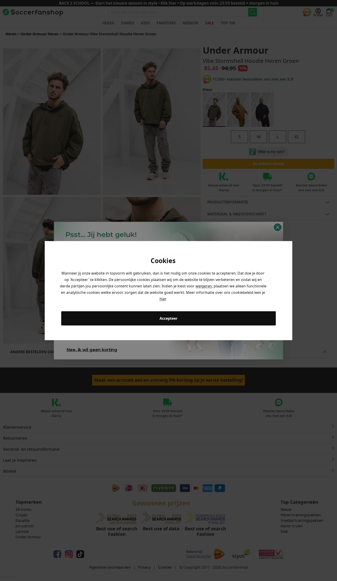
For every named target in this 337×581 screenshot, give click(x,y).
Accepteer (168, 318)
